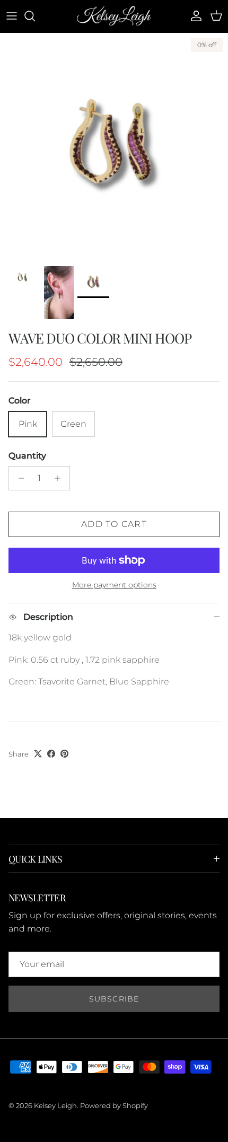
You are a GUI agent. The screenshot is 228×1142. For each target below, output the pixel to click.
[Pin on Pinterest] (64, 754)
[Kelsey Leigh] (114, 16)
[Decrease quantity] (18, 478)
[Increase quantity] (60, 478)
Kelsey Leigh (55, 1105)
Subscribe (114, 999)
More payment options (114, 585)
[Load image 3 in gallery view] (114, 147)
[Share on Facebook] (51, 754)
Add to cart (114, 524)
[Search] (35, 16)
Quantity (27, 456)
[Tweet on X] (38, 754)
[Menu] (11, 16)
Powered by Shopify (114, 1105)
